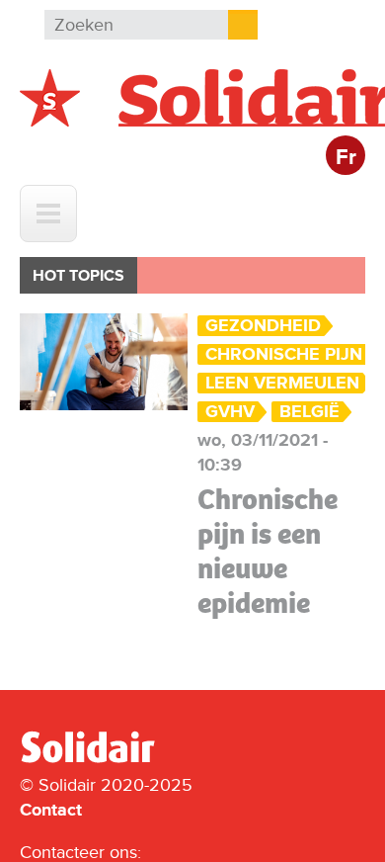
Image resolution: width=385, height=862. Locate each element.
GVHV (230, 411)
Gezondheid (263, 325)
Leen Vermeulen (282, 383)
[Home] (106, 759)
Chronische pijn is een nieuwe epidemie (267, 551)
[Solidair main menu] (48, 213)
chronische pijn (283, 354)
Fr (346, 157)
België (309, 411)
